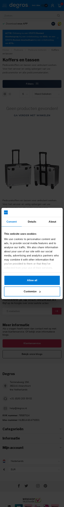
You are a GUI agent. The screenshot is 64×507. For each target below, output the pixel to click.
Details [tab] (32, 221)
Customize (30, 291)
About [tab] (52, 221)
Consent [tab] (11, 221)
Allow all (32, 280)
